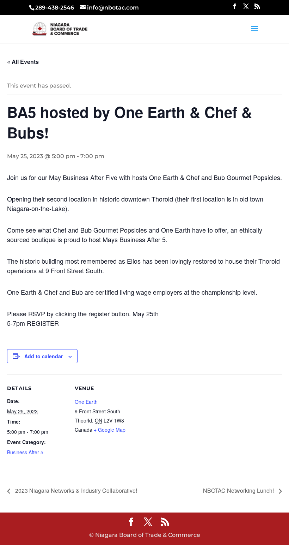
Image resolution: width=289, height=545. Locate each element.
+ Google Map (109, 429)
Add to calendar (43, 356)
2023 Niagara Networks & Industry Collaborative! (75, 490)
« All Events (23, 62)
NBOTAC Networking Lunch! (239, 490)
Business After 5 (25, 452)
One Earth (86, 401)
